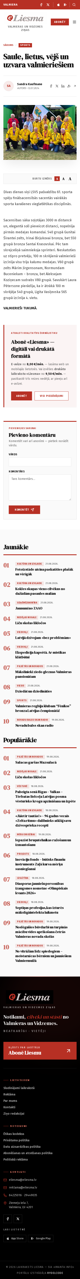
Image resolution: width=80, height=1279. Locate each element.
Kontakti (9, 1107)
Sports (25, 45)
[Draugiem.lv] (69, 86)
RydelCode (55, 1273)
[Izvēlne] (74, 22)
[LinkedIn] (63, 86)
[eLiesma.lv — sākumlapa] (25, 18)
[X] (48, 4)
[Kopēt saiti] (75, 86)
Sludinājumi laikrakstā (19, 1088)
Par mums (10, 1101)
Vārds (13, 454)
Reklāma (9, 1094)
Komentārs (17, 471)
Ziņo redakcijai (13, 1113)
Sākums (8, 45)
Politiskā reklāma (15, 1159)
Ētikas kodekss (13, 1134)
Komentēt (22, 509)
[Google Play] (65, 4)
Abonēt (59, 21)
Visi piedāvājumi (51, 395)
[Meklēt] (73, 4)
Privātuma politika (16, 1140)
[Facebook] (41, 4)
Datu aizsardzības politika (22, 1147)
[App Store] (58, 4)
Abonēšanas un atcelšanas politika (27, 1153)
